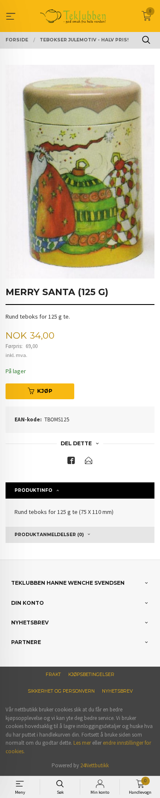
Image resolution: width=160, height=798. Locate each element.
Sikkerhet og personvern (61, 691)
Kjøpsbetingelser (91, 674)
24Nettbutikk (94, 765)
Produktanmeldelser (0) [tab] (49, 534)
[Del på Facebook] (71, 462)
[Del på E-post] (89, 462)
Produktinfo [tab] (33, 490)
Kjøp (44, 391)
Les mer (82, 742)
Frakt (53, 674)
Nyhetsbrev (117, 691)
